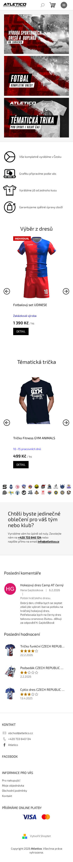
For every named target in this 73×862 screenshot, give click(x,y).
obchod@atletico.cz (20, 733)
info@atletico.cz (48, 541)
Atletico (13, 744)
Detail (20, 331)
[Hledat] (43, 5)
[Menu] (64, 5)
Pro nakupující (11, 780)
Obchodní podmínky (14, 790)
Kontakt (7, 796)
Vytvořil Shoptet (40, 836)
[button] (66, 291)
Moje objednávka (13, 785)
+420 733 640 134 (29, 537)
